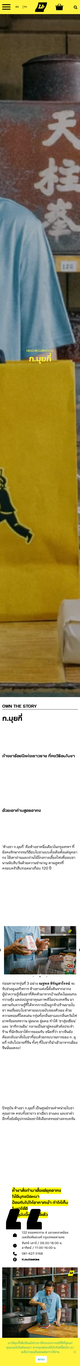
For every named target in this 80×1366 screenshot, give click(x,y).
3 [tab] (46, 976)
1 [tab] (33, 976)
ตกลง (41, 1359)
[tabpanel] (40, 950)
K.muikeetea (30, 1259)
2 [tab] (40, 976)
